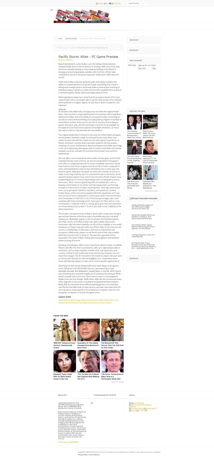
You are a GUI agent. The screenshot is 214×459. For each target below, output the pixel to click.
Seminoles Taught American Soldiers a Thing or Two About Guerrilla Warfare (143, 217)
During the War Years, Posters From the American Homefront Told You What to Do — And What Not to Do (144, 246)
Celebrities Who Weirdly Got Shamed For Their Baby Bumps (149, 185)
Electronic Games (71, 38)
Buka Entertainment (91, 303)
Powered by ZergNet (117, 382)
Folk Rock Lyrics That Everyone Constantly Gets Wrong (133, 185)
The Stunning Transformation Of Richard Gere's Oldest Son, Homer (134, 134)
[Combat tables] (136, 408)
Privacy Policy (83, 455)
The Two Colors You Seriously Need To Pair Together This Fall (134, 159)
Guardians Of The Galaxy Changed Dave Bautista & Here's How (88, 345)
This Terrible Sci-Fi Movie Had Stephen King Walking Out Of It (88, 376)
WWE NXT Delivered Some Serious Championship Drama (64, 345)
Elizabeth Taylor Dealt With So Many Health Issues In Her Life (63, 376)
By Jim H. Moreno (66, 60)
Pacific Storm (109, 300)
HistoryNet (152, 198)
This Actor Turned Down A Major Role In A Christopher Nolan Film (112, 376)
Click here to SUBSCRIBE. (68, 442)
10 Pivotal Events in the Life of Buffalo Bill (143, 236)
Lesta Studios (106, 303)
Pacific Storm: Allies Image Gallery (73, 300)
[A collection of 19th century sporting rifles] (146, 410)
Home (60, 38)
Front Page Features (99, 47)
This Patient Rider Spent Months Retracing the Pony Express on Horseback (143, 227)
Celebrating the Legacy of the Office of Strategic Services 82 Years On (142, 207)
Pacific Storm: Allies (95, 300)
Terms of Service (94, 455)
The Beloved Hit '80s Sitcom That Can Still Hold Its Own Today (112, 345)
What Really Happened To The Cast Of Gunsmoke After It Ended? (150, 159)
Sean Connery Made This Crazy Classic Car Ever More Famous (149, 134)
